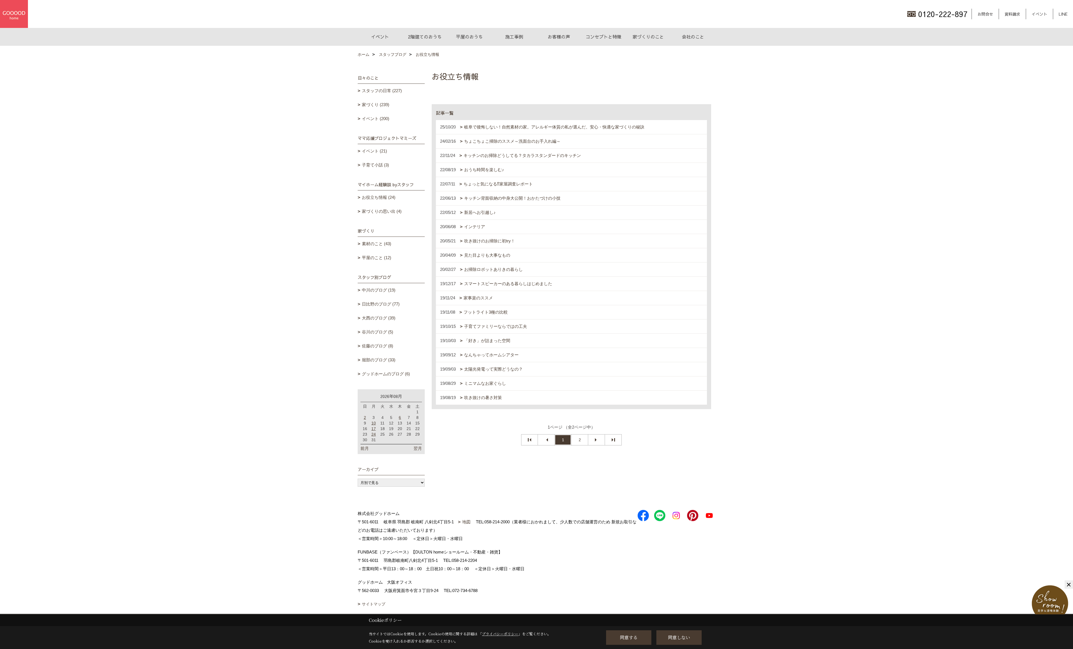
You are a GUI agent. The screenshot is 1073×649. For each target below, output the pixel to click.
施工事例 (514, 37)
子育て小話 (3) (375, 165)
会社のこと (693, 37)
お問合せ (985, 14)
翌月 (418, 448)
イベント (1039, 14)
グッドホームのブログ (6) (386, 373)
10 (373, 423)
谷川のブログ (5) (377, 332)
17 (373, 428)
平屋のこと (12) (376, 257)
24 (373, 434)
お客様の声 (559, 37)
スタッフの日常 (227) (382, 90)
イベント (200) (375, 118)
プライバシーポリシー (500, 633)
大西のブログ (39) (378, 318)
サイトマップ (373, 604)
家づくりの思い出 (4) (382, 211)
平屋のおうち (469, 37)
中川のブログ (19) (378, 290)
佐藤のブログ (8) (377, 345)
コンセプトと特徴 (603, 37)
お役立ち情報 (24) (378, 197)
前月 (364, 448)
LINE (1063, 14)
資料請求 (1012, 14)
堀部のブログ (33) (378, 359)
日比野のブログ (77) (381, 304)
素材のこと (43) (376, 243)
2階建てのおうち (425, 37)
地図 (466, 521)
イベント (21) (374, 151)
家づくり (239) (375, 104)
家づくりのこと (648, 37)
